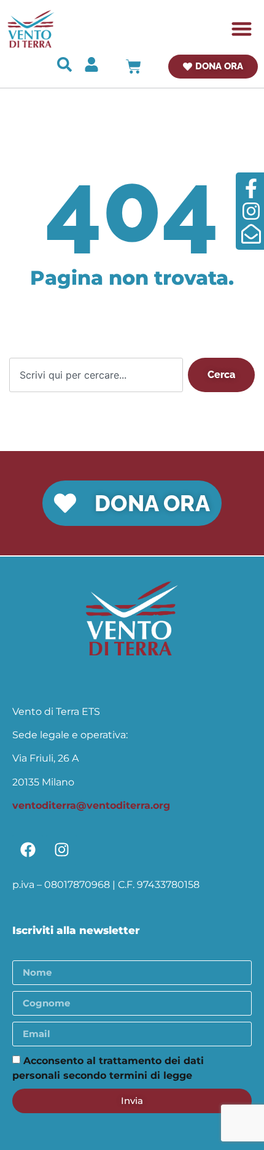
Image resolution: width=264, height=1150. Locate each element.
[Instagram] (61, 850)
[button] (242, 29)
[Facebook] (27, 850)
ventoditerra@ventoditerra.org (91, 805)
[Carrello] (133, 67)
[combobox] (96, 375)
